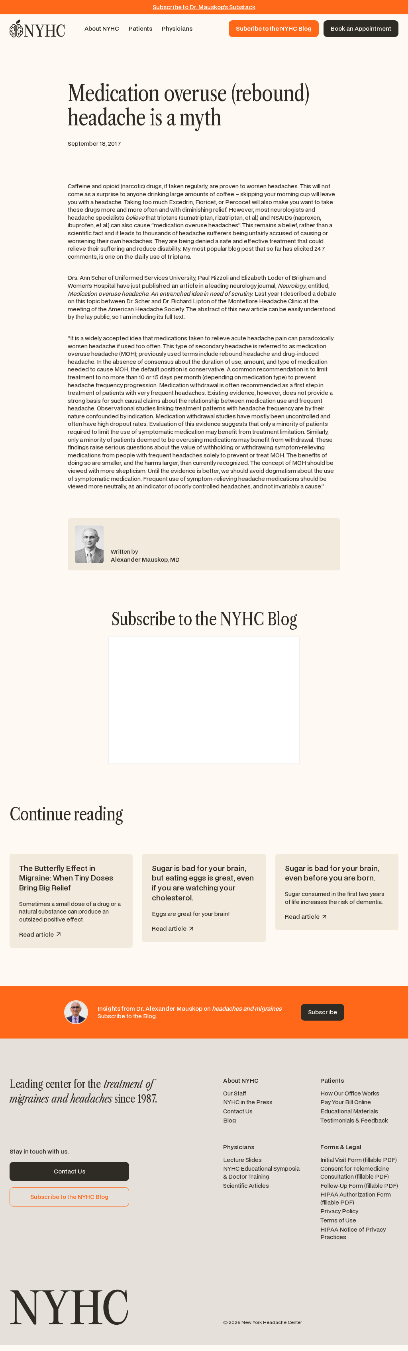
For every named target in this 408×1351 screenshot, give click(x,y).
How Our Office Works (349, 1093)
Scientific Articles (246, 1185)
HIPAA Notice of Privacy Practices (353, 1233)
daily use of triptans (162, 256)
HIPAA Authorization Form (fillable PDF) (355, 1198)
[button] (101, 29)
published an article (170, 285)
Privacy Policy (339, 1211)
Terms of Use (338, 1220)
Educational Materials (349, 1111)
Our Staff (235, 1093)
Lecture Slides (242, 1160)
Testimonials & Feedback (354, 1120)
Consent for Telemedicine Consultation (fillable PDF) (354, 1172)
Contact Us (238, 1111)
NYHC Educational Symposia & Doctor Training (261, 1172)
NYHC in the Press (248, 1102)
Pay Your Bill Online (345, 1102)
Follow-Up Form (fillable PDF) (359, 1185)
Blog (229, 1120)
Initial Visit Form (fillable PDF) (358, 1160)
